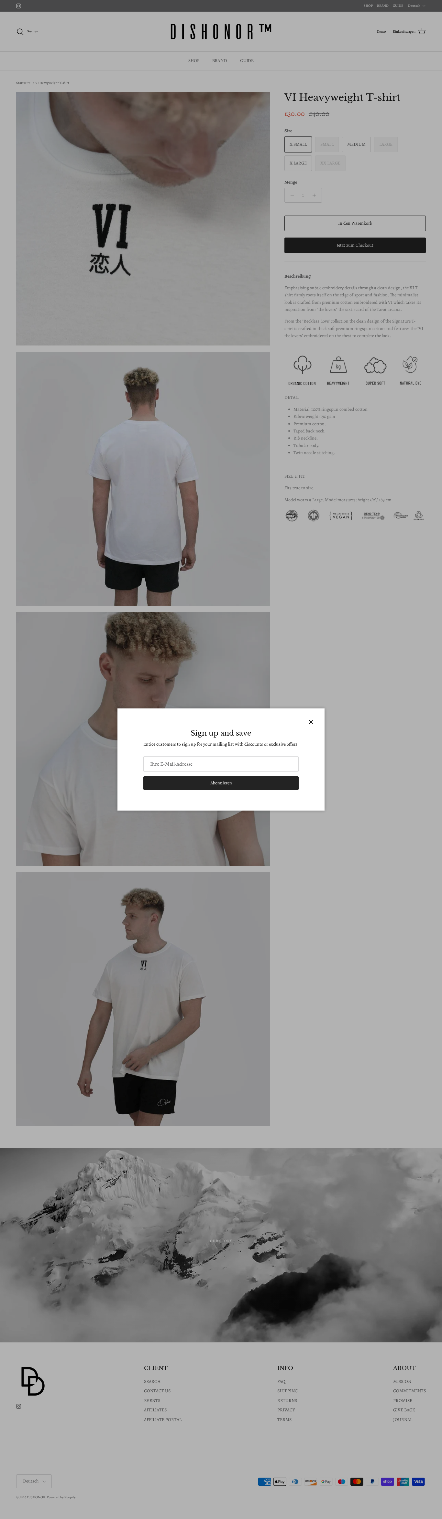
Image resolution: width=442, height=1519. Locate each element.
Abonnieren (221, 783)
